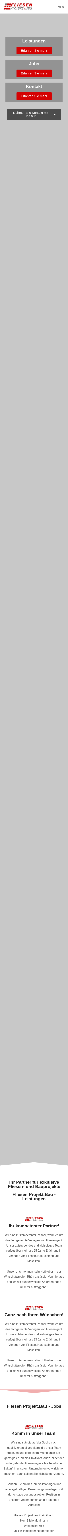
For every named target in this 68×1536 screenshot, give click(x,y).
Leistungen (34, 40)
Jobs (34, 63)
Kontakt (34, 86)
